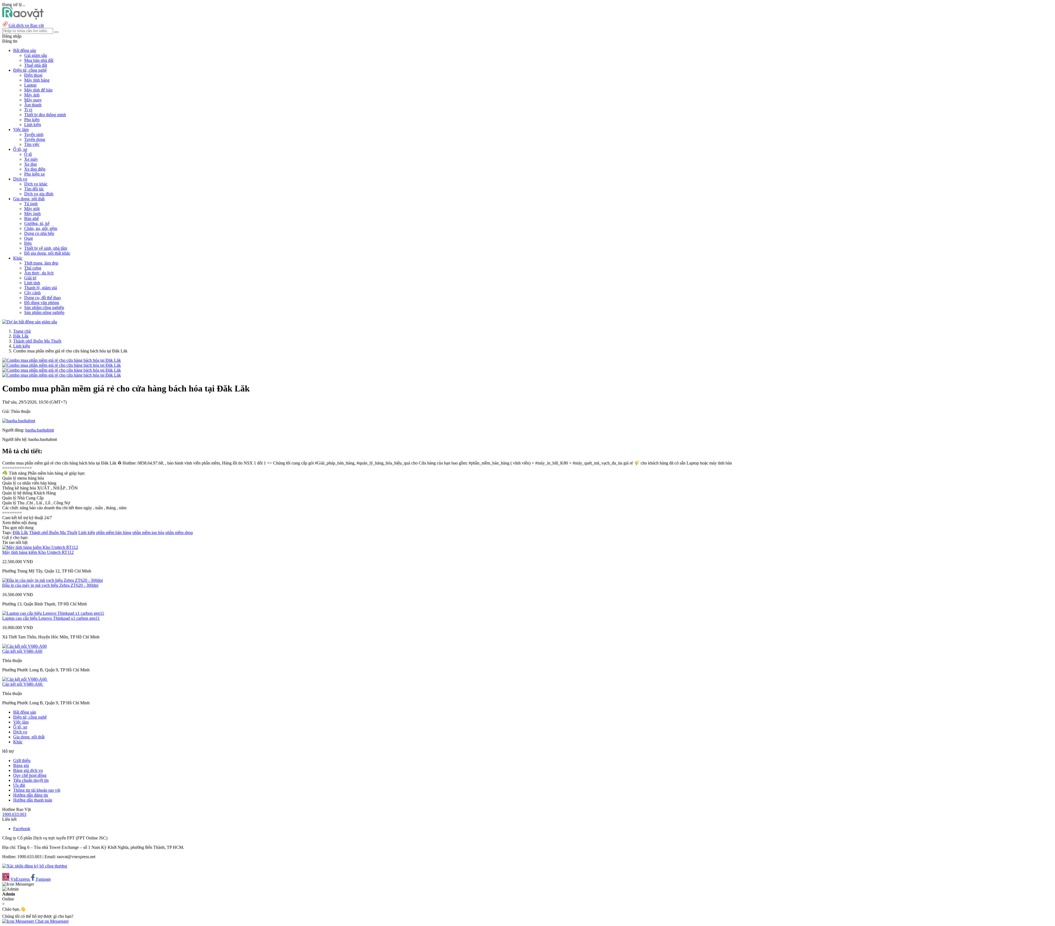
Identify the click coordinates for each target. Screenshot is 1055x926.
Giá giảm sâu (35, 55)
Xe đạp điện (34, 169)
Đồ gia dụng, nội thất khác (47, 253)
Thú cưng (32, 268)
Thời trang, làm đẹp (41, 263)
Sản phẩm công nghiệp (44, 307)
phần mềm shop (179, 532)
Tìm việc (32, 144)
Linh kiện (32, 124)
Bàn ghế (31, 218)
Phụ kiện (32, 119)
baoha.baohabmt (39, 430)
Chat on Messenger (51, 921)
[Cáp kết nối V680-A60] (24, 646)
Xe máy (31, 159)
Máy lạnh (32, 213)
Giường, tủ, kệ (36, 223)
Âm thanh (32, 104)
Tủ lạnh (31, 203)
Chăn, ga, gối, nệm (40, 228)
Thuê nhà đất (35, 65)
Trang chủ (22, 331)
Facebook (21, 828)
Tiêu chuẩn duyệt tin (31, 780)
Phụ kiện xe (34, 174)
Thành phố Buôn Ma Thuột (37, 341)
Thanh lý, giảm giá (40, 287)
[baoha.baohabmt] (18, 420)
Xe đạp (30, 164)
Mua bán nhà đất (38, 60)
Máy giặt (32, 208)
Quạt (28, 238)
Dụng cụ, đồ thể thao (42, 297)
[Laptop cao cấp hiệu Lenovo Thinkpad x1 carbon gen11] (53, 613)
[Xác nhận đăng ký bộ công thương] (34, 866)
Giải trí (30, 278)
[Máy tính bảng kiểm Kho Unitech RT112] (40, 547)
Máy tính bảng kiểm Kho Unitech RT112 (38, 552)
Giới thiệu (21, 760)
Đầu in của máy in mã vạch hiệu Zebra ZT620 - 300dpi (50, 585)
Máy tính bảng (36, 80)
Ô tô (28, 154)
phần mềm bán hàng (113, 532)
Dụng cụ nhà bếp (39, 233)
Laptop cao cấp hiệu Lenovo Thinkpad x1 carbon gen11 (51, 618)
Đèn (28, 243)
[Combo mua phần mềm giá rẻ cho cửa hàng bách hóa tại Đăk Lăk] (61, 360)
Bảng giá (21, 765)
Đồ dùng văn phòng (41, 302)
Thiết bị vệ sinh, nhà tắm (45, 248)
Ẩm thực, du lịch (39, 273)
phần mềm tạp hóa (148, 532)
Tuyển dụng (34, 139)
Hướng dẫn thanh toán (32, 800)
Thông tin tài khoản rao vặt (36, 790)
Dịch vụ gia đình (38, 193)
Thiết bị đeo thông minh (45, 114)
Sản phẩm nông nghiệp (44, 312)
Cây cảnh (32, 292)
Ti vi (28, 109)
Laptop (30, 85)
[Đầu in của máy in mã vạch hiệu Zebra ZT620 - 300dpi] (52, 580)
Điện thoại (33, 75)
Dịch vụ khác (36, 184)
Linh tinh (32, 282)
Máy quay (33, 100)
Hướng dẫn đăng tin (30, 795)
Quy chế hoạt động (29, 775)
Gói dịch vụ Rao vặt (26, 25)
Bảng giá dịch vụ (28, 770)
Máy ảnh (32, 95)
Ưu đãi (19, 785)
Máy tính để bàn (38, 90)
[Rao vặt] (23, 18)
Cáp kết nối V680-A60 (22, 651)
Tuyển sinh (33, 134)
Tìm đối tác (34, 189)
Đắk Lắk (21, 336)
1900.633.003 (14, 814)
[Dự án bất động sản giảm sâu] (29, 321)
